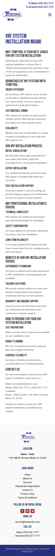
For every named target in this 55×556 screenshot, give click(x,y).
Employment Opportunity (27, 486)
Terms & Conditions (27, 497)
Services (27, 482)
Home (27, 474)
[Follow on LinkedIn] (33, 511)
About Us (27, 478)
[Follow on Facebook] (22, 511)
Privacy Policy (27, 493)
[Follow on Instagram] (27, 511)
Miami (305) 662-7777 (42, 3)
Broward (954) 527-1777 (41, 7)
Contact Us (27, 490)
